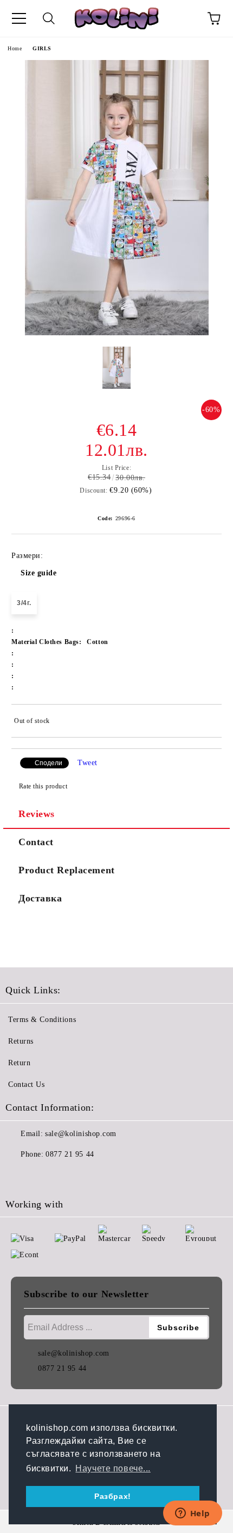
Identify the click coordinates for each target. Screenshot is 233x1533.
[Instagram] (43, 1176)
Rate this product (43, 786)
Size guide (39, 573)
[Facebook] (19, 1176)
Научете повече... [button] (113, 1468)
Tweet (87, 763)
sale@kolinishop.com (80, 1134)
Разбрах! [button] (112, 1496)
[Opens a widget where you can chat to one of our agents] (192, 1514)
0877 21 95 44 (70, 1154)
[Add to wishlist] (206, 722)
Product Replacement (66, 870)
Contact (36, 842)
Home (15, 48)
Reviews (36, 813)
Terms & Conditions (42, 1020)
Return (19, 1063)
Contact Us (26, 1084)
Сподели (48, 763)
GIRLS (42, 48)
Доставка (40, 898)
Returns (21, 1041)
